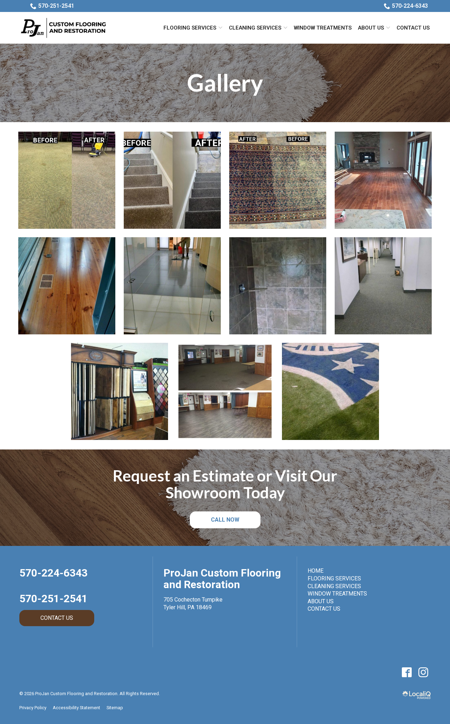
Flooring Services (189, 28)
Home (315, 570)
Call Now (225, 519)
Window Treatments (323, 28)
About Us (371, 28)
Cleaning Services (255, 28)
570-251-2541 (56, 5)
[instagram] (423, 672)
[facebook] (406, 672)
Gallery (225, 83)
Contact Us (413, 28)
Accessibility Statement (76, 707)
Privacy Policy (32, 707)
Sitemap (115, 707)
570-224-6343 (410, 5)
